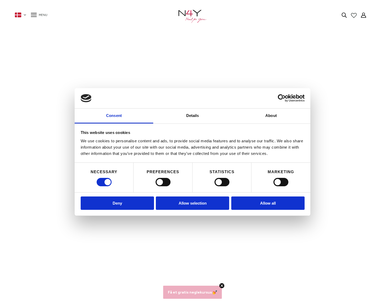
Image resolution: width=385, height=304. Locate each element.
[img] (344, 15)
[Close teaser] (221, 285)
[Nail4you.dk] (193, 16)
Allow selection (193, 203)
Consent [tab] (114, 115)
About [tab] (271, 115)
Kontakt (92, 233)
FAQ (88, 227)
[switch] (163, 182)
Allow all (268, 203)
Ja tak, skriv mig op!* (282, 237)
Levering (92, 246)
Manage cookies (99, 265)
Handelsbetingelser (102, 240)
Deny (117, 203)
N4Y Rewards (97, 221)
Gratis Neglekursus (102, 258)
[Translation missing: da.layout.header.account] (363, 15)
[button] (192, 292)
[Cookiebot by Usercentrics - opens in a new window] (282, 98)
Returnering (95, 252)
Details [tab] (192, 115)
